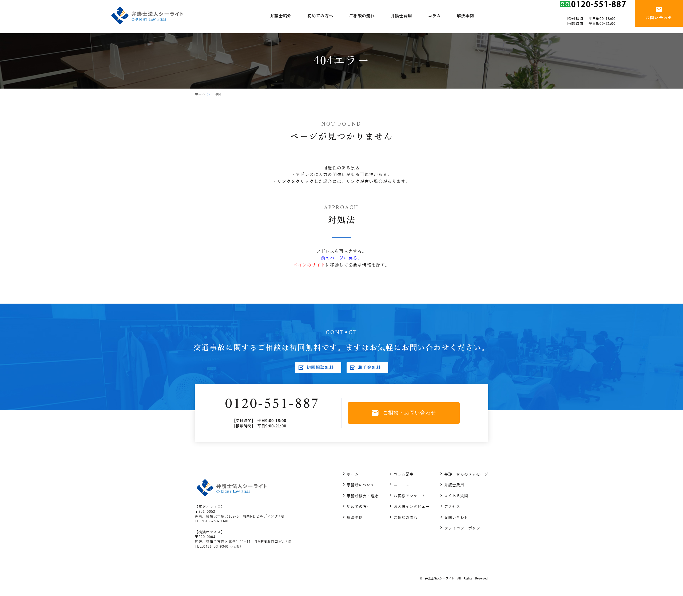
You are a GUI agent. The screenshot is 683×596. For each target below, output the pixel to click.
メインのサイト (309, 265)
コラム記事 (404, 474)
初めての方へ (359, 507)
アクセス (452, 507)
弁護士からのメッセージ (466, 474)
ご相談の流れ (406, 518)
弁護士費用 (454, 485)
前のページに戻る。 (341, 258)
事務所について (361, 485)
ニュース (402, 485)
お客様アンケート (410, 496)
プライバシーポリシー (464, 528)
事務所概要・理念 (363, 496)
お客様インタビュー (412, 507)
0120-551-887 (272, 404)
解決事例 (355, 518)
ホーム (200, 94)
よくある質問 (456, 496)
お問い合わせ (456, 518)
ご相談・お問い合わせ (409, 413)
